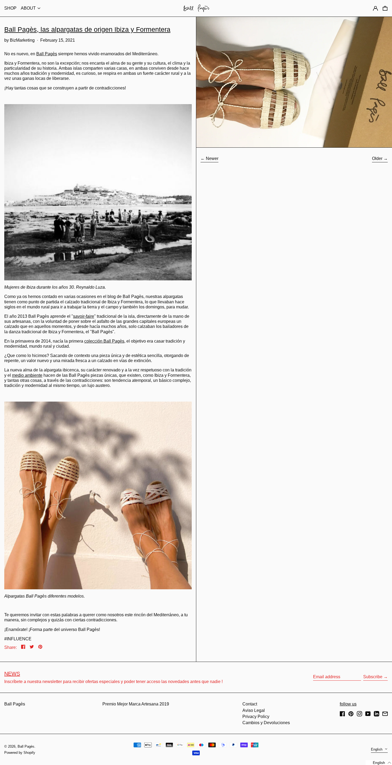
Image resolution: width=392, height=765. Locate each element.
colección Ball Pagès (104, 341)
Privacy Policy (255, 716)
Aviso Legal (253, 710)
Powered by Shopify (19, 753)
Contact (249, 704)
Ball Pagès (46, 54)
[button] (385, 8)
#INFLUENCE (17, 639)
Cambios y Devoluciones (266, 722)
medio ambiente (27, 375)
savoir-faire (83, 316)
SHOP (10, 8)
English (377, 749)
